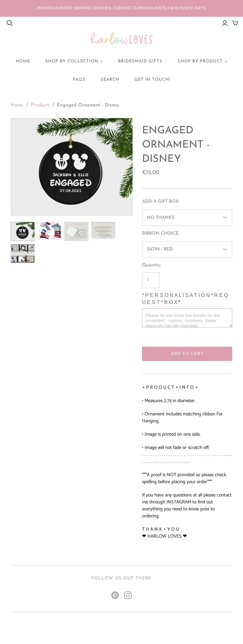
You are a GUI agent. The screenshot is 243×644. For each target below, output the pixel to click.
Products (40, 105)
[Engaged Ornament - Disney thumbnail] (22, 231)
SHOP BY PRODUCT (200, 61)
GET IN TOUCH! (152, 80)
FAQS (79, 80)
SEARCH (110, 80)
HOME (23, 61)
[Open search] (10, 23)
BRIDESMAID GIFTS (140, 61)
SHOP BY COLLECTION (71, 61)
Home (17, 105)
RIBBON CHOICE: (160, 233)
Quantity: (151, 265)
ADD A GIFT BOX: (160, 201)
